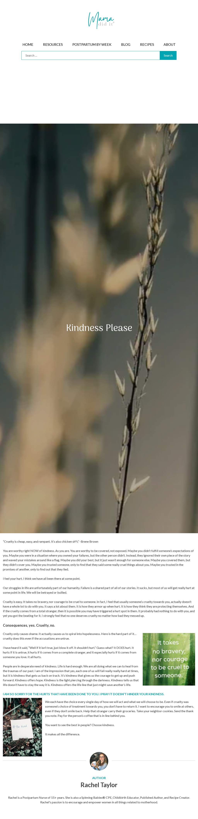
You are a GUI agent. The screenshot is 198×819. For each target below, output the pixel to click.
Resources (53, 44)
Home (27, 44)
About (170, 44)
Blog (125, 44)
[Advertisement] (99, 95)
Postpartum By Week (91, 44)
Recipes (147, 44)
